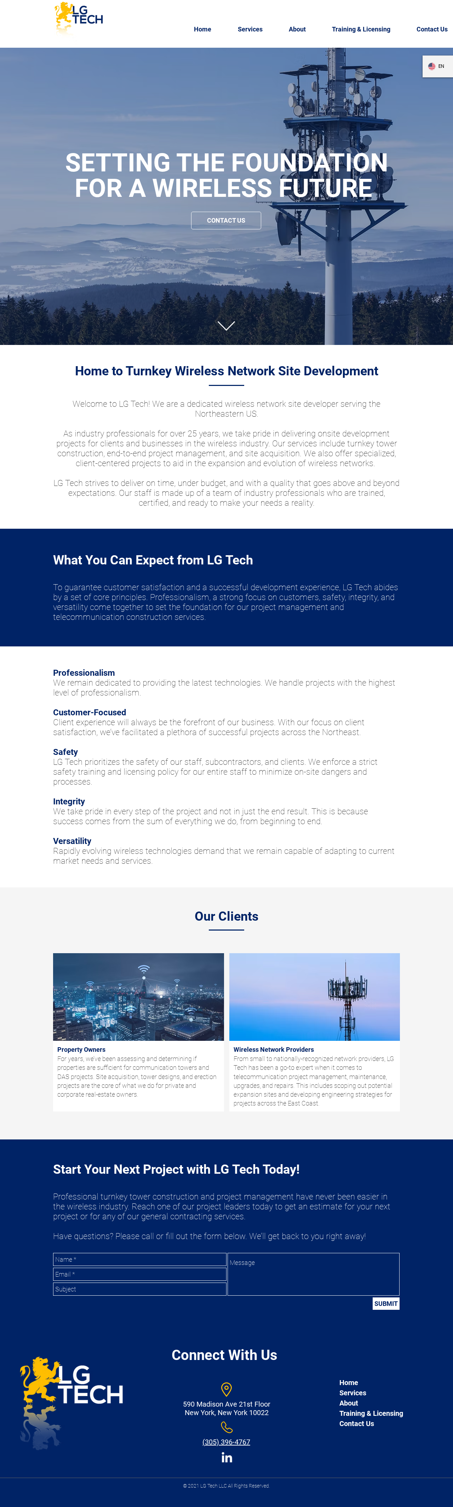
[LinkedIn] (226, 1457)
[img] (138, 1032)
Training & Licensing (371, 1413)
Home (348, 1382)
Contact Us (356, 1423)
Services (352, 1393)
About (348, 1403)
